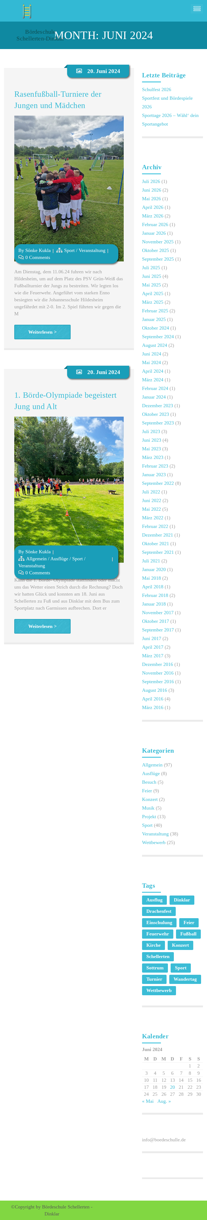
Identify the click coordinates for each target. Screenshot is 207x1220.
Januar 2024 (154, 397)
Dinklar (182, 900)
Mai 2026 (151, 198)
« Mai (148, 1101)
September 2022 (158, 483)
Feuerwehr (157, 933)
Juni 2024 (151, 354)
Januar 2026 (154, 233)
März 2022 (152, 517)
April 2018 (152, 586)
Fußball (188, 933)
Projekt (149, 816)
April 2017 (152, 647)
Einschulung (159, 922)
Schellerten (158, 956)
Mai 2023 (151, 448)
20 (172, 1087)
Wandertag (185, 979)
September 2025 (158, 259)
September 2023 (158, 423)
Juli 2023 (151, 431)
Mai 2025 (151, 285)
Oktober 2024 (155, 328)
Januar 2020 (154, 569)
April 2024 (152, 371)
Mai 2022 (151, 509)
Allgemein (36, 558)
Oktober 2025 (155, 250)
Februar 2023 (155, 466)
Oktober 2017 (155, 621)
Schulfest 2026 (156, 89)
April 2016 (152, 698)
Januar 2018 (154, 604)
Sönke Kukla (38, 250)
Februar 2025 (155, 310)
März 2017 (152, 655)
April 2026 (152, 207)
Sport (69, 250)
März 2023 (152, 457)
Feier (147, 790)
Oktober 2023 (155, 414)
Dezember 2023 (157, 405)
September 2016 (158, 681)
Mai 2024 (151, 362)
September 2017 (158, 630)
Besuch (149, 782)
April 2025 (152, 293)
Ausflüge (59, 558)
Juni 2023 (151, 440)
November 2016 (158, 673)
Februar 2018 (155, 595)
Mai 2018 (151, 578)
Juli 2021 (151, 561)
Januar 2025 (154, 319)
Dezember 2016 (157, 664)
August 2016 (154, 690)
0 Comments (37, 257)
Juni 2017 (151, 638)
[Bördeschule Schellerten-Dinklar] (26, 9)
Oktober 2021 (155, 543)
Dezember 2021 (157, 535)
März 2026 (152, 216)
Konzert (150, 799)
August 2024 (154, 345)
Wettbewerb (153, 842)
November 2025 (158, 241)
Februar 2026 (155, 224)
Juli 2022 (151, 492)
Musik (148, 808)
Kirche (153, 945)
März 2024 (152, 379)
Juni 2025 (151, 276)
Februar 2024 (155, 388)
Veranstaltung (92, 250)
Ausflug (154, 900)
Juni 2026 (151, 190)
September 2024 (158, 336)
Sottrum (155, 967)
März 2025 (152, 302)
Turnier (154, 979)
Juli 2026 (151, 181)
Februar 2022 (155, 526)
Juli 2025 (151, 267)
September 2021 (158, 552)
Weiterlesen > (42, 332)
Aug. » (164, 1101)
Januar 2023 (154, 474)
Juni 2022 (151, 500)
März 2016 (152, 707)
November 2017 (158, 612)
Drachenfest (158, 911)
